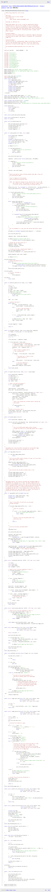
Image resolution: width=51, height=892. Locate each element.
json (49, 890)
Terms (14, 890)
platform (3, 7)
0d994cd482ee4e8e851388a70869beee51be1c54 (25, 6)
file (27, 10)
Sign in (48, 2)
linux (10, 6)
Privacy (10, 890)
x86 (8, 7)
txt (46, 890)
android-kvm (4, 6)
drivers (42, 6)
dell (11, 7)
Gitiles (7, 890)
